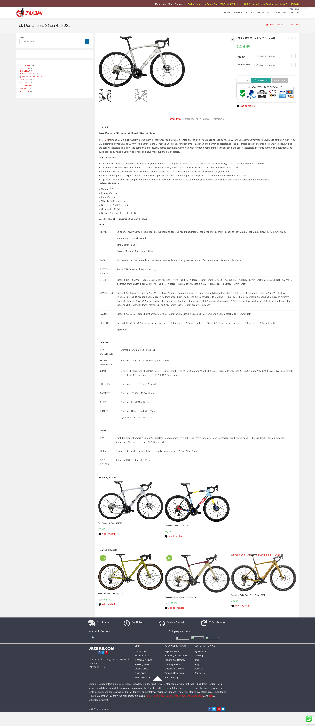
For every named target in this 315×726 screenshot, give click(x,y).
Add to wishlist (247, 105)
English (295, 9)
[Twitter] (103, 652)
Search (21, 38)
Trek (105, 139)
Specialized (159, 695)
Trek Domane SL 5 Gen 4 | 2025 (110, 523)
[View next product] (294, 38)
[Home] (267, 25)
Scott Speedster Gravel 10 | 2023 (110, 594)
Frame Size (244, 64)
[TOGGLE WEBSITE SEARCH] (298, 12)
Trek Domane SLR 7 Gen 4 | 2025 (177, 526)
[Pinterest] (106, 652)
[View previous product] (290, 38)
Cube (168, 695)
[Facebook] (99, 652)
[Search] (87, 41)
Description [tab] (175, 119)
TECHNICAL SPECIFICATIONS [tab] (198, 119)
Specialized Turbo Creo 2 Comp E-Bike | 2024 (248, 595)
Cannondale (197, 695)
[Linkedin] (223, 709)
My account (160, 4)
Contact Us (180, 4)
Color (241, 57)
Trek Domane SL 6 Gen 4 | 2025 (287, 25)
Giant (187, 695)
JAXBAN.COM (102, 648)
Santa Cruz (177, 695)
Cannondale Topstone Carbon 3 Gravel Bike (181, 597)
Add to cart (279, 81)
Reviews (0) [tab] (219, 119)
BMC (149, 695)
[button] (233, 40)
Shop (170, 4)
